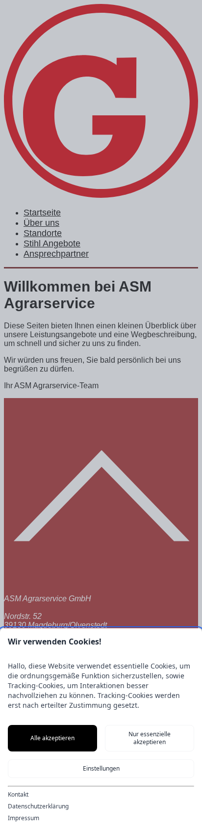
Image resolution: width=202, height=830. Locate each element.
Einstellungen (101, 768)
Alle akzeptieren (52, 738)
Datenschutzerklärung (38, 806)
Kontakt (18, 795)
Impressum (23, 818)
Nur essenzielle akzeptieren (149, 738)
